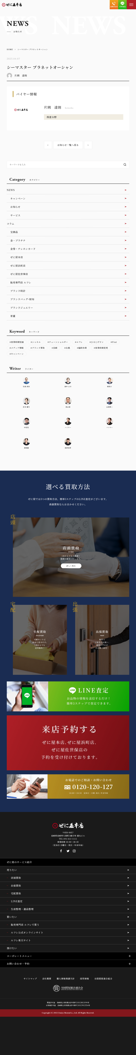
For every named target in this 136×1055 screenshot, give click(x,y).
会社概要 (46, 978)
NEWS (11, 190)
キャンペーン (18, 198)
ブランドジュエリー (21, 307)
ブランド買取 (38, 347)
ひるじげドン (97, 342)
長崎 (55, 347)
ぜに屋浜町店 (18, 265)
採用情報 (84, 978)
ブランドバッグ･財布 (22, 299)
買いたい (12, 917)
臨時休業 (82, 347)
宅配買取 (16, 893)
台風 (68, 347)
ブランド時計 (18, 290)
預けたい (12, 948)
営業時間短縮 (17, 342)
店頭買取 (16, 877)
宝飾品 (14, 232)
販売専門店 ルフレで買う (25, 924)
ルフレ (79, 342)
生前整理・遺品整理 (22, 909)
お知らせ (15, 206)
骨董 (12, 316)
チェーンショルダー (58, 342)
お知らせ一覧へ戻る (68, 145)
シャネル (36, 342)
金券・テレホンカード (23, 248)
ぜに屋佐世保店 (19, 274)
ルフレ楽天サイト (21, 940)
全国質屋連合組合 (103, 978)
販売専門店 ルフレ (20, 282)
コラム (10, 223)
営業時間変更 (101, 347)
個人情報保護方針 (66, 978)
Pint (114, 342)
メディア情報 (17, 347)
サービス (15, 215)
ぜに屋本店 (16, 257)
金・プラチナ (18, 240)
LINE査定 (17, 901)
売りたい (12, 870)
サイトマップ (30, 978)
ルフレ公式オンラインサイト (27, 932)
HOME (10, 49)
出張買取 (16, 885)
